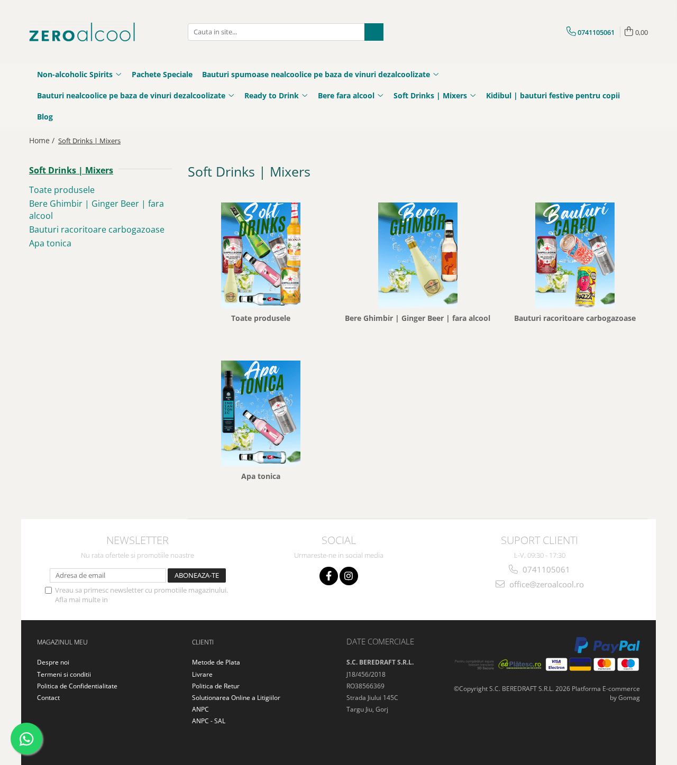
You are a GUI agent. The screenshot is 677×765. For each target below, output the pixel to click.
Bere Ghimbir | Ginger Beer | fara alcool (417, 318)
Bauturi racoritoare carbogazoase (96, 229)
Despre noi (53, 662)
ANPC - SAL (208, 720)
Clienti (203, 642)
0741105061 (545, 569)
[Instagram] (349, 576)
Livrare (202, 674)
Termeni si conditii (64, 674)
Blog (45, 117)
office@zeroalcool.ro (545, 584)
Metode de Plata (216, 662)
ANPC (200, 709)
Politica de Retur (216, 685)
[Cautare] (373, 32)
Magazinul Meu (62, 642)
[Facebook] (328, 576)
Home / (43, 140)
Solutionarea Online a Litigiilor (236, 697)
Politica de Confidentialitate (152, 599)
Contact (48, 697)
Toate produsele (62, 190)
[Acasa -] (82, 32)
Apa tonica (50, 243)
